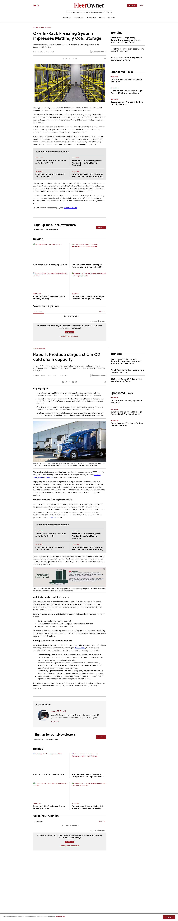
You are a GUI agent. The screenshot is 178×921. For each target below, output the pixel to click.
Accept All (169, 917)
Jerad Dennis (80, 662)
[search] (38, 5)
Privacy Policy (60, 916)
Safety (101, 17)
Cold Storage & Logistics (42, 27)
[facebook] (63, 59)
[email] (76, 59)
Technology (79, 17)
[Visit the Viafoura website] (101, 327)
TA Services (51, 528)
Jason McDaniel (39, 382)
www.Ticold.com (70, 211)
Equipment (111, 17)
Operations (67, 17)
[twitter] (70, 59)
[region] (69, 323)
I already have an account (69, 343)
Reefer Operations (39, 355)
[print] (105, 59)
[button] (34, 5)
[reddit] (73, 59)
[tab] (38, 318)
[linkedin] (66, 59)
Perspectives (91, 17)
